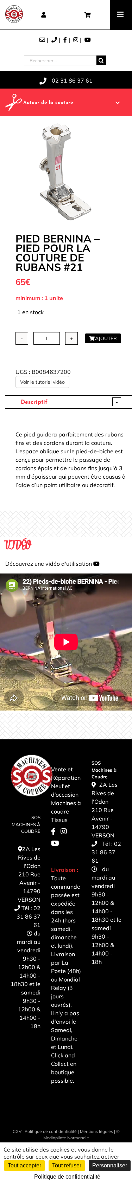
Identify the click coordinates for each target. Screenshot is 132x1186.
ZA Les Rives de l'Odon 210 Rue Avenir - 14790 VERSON (29, 874)
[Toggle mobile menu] (121, 14)
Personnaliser (109, 1165)
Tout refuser (66, 1165)
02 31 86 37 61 (28, 916)
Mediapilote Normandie (66, 1137)
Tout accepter (24, 1165)
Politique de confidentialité (51, 1131)
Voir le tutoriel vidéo (42, 382)
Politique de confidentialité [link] (67, 1177)
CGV (17, 1131)
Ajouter (106, 338)
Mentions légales (96, 1131)
